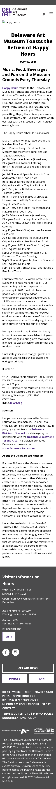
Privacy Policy (43, 714)
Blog (27, 692)
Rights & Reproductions (19, 700)
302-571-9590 (10, 619)
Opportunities (23, 696)
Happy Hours (10, 88)
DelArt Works (11, 692)
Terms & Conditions (16, 714)
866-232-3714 (10, 623)
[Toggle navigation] (51, 14)
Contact (8, 708)
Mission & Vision (13, 704)
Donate (14, 678)
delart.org (15, 403)
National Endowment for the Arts (31, 758)
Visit (9, 636)
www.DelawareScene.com (29, 766)
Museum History (39, 704)
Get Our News (28, 668)
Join (41, 678)
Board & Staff (44, 692)
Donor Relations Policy (19, 718)
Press (5, 696)
